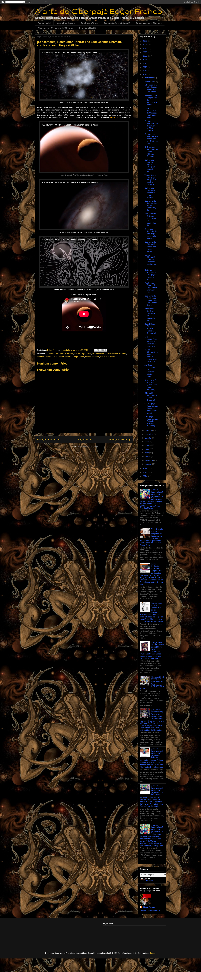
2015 (145, 472)
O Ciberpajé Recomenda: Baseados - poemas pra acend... (151, 408)
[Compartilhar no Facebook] (102, 350)
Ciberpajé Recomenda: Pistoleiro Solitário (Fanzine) (151, 421)
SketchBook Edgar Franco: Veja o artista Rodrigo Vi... (151, 328)
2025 (145, 45)
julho (147, 441)
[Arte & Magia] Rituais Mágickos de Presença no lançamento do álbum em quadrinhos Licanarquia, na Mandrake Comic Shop (151, 537)
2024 (145, 48)
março (148, 456)
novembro (149, 81)
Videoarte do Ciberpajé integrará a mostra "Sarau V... (150, 179)
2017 (145, 74)
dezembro (149, 78)
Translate (149, 880)
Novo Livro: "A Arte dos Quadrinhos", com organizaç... (151, 384)
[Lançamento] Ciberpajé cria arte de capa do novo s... (150, 246)
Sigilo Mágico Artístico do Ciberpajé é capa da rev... (151, 274)
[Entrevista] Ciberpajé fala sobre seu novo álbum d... (150, 192)
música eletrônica (92, 357)
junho (147, 445)
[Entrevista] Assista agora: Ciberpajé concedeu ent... (150, 165)
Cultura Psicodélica (45, 357)
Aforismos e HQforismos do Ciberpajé (55, 28)
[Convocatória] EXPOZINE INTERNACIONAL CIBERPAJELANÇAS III (152, 683)
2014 (145, 476)
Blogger (152, 953)
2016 (145, 468)
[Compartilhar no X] (100, 350)
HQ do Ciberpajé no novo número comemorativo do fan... (151, 355)
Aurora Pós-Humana (65, 23)
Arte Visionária (112, 354)
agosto (148, 438)
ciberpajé (122, 354)
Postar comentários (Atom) (87, 447)
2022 (145, 56)
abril (147, 453)
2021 (145, 59)
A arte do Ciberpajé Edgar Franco (98, 11)
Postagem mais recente (48, 439)
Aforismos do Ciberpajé (56, 354)
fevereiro (149, 460)
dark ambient (59, 357)
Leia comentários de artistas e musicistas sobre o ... (151, 341)
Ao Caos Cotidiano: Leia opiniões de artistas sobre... (151, 370)
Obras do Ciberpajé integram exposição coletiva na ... (150, 260)
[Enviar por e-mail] (95, 350)
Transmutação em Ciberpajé (117, 23)
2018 (145, 71)
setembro (149, 434)
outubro (148, 430)
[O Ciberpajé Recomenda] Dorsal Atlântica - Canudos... (151, 151)
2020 (145, 63)
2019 (145, 67)
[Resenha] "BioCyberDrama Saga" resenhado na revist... (151, 233)
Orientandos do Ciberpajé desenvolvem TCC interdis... (151, 125)
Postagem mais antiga (120, 439)
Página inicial (44, 23)
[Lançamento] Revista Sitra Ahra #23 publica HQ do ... (151, 205)
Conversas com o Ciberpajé (149, 23)
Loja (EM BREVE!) (87, 28)
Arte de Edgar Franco (82, 354)
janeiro (148, 464)
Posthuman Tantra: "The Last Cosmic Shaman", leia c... (151, 287)
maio (147, 449)
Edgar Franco (79, 357)
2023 (145, 52)
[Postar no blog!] (97, 350)
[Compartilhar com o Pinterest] (105, 350)
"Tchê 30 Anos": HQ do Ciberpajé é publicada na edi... (151, 113)
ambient (70, 354)
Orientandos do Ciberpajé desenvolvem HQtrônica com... (151, 138)
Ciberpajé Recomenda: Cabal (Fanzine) (151, 396)
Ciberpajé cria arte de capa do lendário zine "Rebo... (151, 88)
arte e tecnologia (98, 354)
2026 (145, 41)
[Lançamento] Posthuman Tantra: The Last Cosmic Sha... (151, 300)
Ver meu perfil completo (150, 911)
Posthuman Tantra (89, 23)
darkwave (68, 357)
